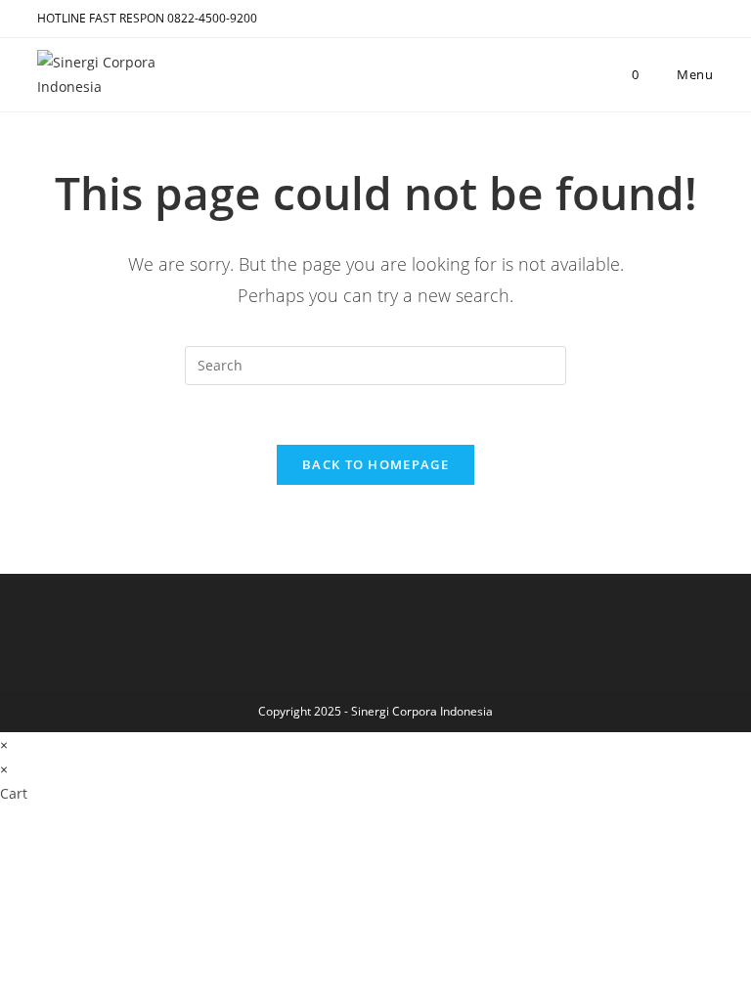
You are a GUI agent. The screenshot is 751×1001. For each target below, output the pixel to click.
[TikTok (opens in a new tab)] (705, 18)
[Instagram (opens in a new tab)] (641, 18)
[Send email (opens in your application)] (686, 18)
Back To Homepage (375, 464)
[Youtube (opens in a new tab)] (663, 18)
